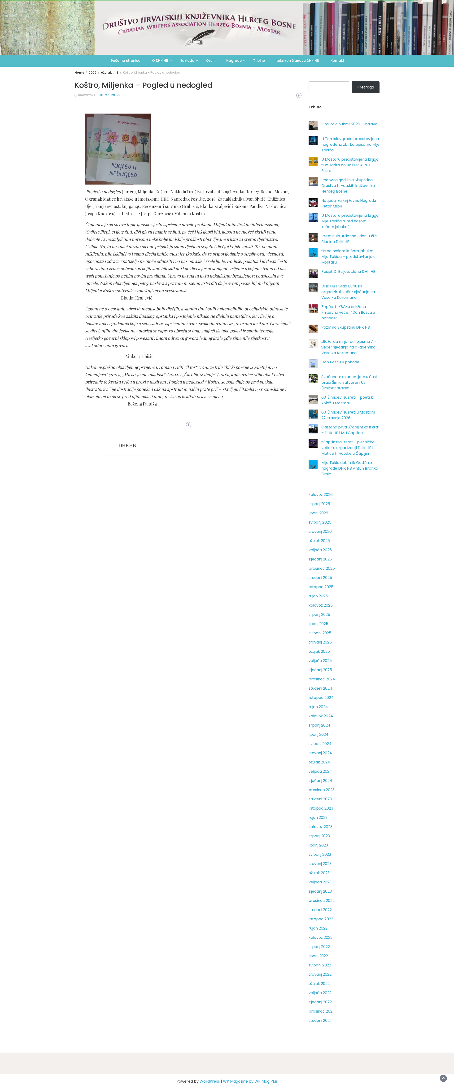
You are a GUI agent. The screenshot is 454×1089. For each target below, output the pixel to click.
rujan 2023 (318, 817)
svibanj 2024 (320, 743)
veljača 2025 (320, 660)
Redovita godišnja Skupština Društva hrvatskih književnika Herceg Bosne (348, 185)
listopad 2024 (321, 697)
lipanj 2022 (318, 956)
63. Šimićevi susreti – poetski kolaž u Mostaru (347, 400)
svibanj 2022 (320, 965)
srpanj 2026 (319, 504)
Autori (104, 95)
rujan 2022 (318, 928)
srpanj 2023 (319, 836)
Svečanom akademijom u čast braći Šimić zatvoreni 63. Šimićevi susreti (349, 382)
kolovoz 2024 (321, 716)
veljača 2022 (320, 993)
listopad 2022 (321, 919)
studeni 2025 (320, 577)
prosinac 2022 (322, 900)
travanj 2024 (320, 753)
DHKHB (127, 445)
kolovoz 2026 (321, 494)
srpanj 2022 (319, 946)
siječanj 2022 (320, 1002)
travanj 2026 (320, 531)
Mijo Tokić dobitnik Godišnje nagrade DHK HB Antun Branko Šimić (349, 468)
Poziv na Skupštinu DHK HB (345, 327)
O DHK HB (160, 60)
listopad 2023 (321, 808)
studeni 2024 (320, 688)
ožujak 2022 (319, 983)
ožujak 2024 (319, 762)
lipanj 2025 (318, 623)
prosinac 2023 (322, 790)
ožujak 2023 (319, 873)
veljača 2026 (320, 550)
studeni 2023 (320, 799)
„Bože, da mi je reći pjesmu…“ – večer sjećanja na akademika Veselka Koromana (349, 347)
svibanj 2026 (320, 522)
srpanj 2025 (319, 614)
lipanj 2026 (318, 513)
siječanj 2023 (320, 891)
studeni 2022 (320, 910)
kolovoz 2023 (320, 826)
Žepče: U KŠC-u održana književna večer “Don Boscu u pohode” (348, 312)
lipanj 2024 (318, 734)
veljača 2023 (320, 882)
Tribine (259, 60)
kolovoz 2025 (321, 605)
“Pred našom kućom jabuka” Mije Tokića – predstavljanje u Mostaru (348, 256)
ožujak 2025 (319, 651)
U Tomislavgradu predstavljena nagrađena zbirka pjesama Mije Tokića (350, 144)
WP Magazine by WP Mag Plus (250, 1081)
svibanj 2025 (320, 633)
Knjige (116, 95)
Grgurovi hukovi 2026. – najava (349, 124)
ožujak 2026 (319, 540)
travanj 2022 (320, 974)
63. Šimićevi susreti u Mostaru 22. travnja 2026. (348, 415)
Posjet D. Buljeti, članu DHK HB (348, 271)
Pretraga (365, 87)
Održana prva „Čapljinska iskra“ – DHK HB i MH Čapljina (350, 430)
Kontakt (337, 60)
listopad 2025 (321, 587)
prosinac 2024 (322, 679)
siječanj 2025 (320, 670)
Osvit (210, 60)
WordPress (210, 1081)
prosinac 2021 (321, 1011)
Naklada (187, 60)
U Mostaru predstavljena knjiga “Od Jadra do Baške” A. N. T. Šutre (350, 165)
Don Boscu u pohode (340, 362)
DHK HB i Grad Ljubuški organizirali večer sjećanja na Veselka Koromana (348, 291)
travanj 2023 (320, 863)
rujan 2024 (318, 707)
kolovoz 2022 (320, 937)
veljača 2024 (320, 771)
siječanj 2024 (320, 780)
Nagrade (234, 60)
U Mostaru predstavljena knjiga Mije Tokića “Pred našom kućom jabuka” (350, 221)
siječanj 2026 (320, 559)
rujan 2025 (318, 596)
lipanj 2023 (318, 845)
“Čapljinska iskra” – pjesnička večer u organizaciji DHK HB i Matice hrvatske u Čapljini (348, 447)
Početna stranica (125, 60)
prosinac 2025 (322, 568)
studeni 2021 (320, 1020)
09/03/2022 (86, 95)
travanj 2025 (320, 642)
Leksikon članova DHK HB (297, 60)
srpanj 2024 (319, 725)
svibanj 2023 (320, 854)
